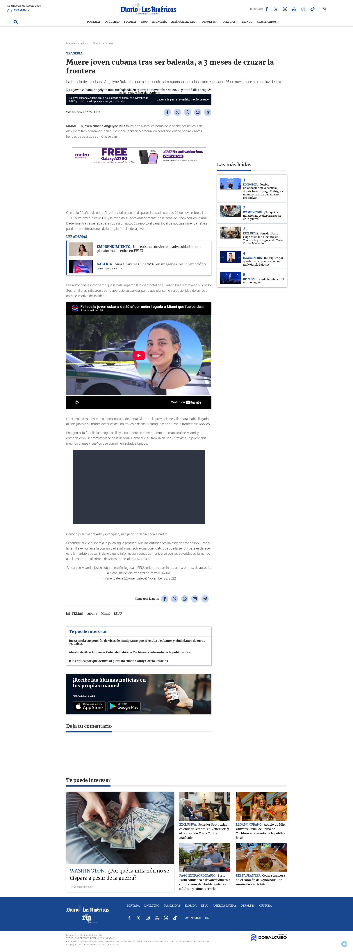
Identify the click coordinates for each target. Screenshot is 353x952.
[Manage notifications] (344, 944)
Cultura (229, 22)
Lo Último (112, 22)
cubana (92, 613)
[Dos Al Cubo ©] (269, 940)
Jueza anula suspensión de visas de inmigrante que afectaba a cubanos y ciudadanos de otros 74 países (137, 642)
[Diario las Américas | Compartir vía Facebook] (167, 112)
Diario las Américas (77, 43)
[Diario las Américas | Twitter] (276, 9)
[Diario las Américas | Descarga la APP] (90, 707)
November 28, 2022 (162, 578)
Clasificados (267, 22)
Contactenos (193, 918)
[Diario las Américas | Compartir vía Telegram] (207, 112)
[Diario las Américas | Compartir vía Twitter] (177, 112)
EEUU (144, 22)
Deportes (209, 22)
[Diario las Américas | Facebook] (266, 9)
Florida (130, 22)
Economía (159, 22)
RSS (207, 918)
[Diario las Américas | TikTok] (312, 9)
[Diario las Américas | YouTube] (294, 9)
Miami (105, 613)
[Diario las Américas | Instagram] (285, 9)
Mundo (247, 22)
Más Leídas (172, 906)
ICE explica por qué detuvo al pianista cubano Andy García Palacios (118, 661)
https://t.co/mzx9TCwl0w (152, 573)
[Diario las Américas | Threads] (303, 9)
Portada (93, 22)
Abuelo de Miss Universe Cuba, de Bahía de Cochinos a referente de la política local (130, 652)
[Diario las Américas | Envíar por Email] (197, 112)
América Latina (183, 22)
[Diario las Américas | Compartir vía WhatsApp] (187, 112)
